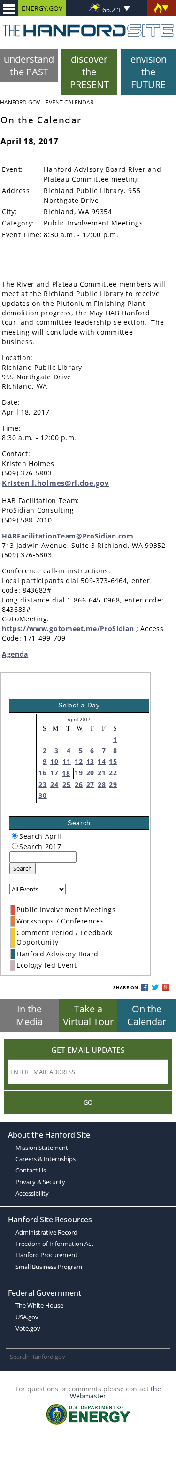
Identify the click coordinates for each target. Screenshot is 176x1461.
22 (113, 772)
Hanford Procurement (46, 1255)
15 (113, 761)
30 (42, 795)
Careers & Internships (45, 1159)
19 (79, 772)
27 (90, 784)
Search (22, 868)
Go (88, 1102)
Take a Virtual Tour (88, 1015)
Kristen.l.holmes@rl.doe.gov (55, 483)
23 (42, 784)
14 (102, 761)
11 (66, 761)
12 (79, 761)
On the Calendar (146, 1015)
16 (42, 772)
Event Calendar (69, 102)
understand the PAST (29, 65)
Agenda (15, 654)
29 (113, 784)
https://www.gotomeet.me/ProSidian (68, 628)
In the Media (29, 1015)
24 (54, 784)
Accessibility (32, 1193)
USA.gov (26, 1317)
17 (54, 772)
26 (79, 784)
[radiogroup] (15, 836)
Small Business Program (48, 1266)
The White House (39, 1305)
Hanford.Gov (20, 102)
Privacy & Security (40, 1182)
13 (90, 761)
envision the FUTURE (148, 72)
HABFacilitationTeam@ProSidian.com (67, 535)
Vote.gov (27, 1328)
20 (90, 772)
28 (102, 784)
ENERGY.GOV (42, 8)
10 (54, 761)
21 (102, 772)
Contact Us (30, 1170)
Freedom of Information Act (54, 1243)
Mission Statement (41, 1147)
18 (66, 773)
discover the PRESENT (89, 72)
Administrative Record (46, 1232)
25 (66, 784)
